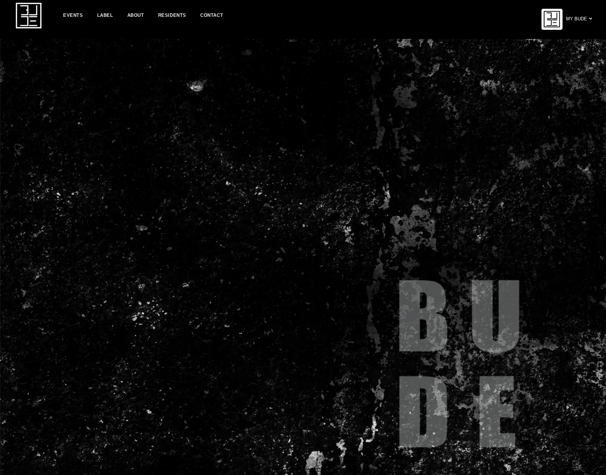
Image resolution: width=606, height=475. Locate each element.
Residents (172, 15)
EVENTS (73, 15)
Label (105, 15)
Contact (211, 15)
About (135, 15)
